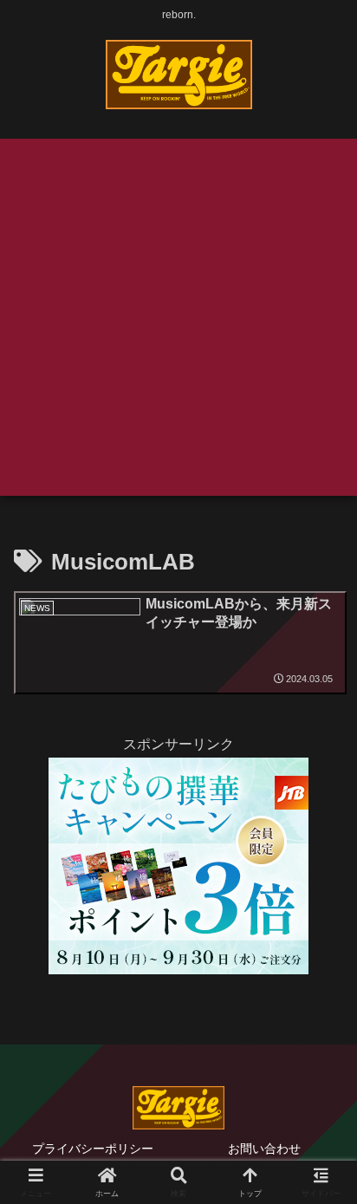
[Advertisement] (178, 317)
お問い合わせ (264, 1148)
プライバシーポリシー (92, 1148)
